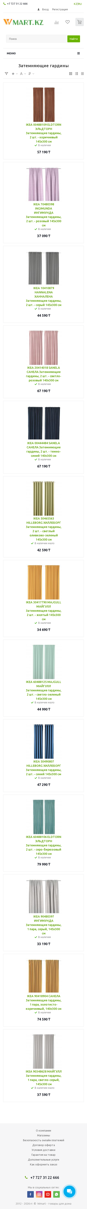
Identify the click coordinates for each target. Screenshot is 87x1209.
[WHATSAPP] (56, 1194)
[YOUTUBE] (48, 1194)
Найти (74, 38)
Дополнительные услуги (43, 1159)
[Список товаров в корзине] (80, 25)
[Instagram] (39, 1194)
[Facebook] (30, 1194)
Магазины (43, 1135)
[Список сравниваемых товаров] (56, 24)
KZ (75, 3)
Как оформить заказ (43, 1164)
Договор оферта (43, 1145)
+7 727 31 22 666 (17, 3)
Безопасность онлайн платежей (43, 1140)
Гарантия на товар (43, 1154)
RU (80, 3)
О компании (43, 1130)
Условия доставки (43, 1149)
